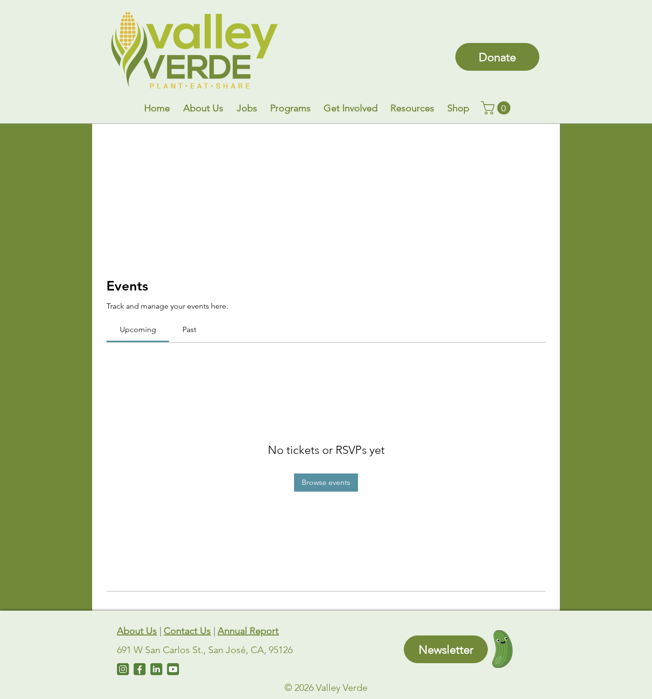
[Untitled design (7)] (173, 669)
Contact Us (187, 630)
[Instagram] (123, 669)
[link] (497, 108)
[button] (203, 107)
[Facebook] (140, 669)
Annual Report (248, 630)
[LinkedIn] (156, 669)
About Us (137, 630)
